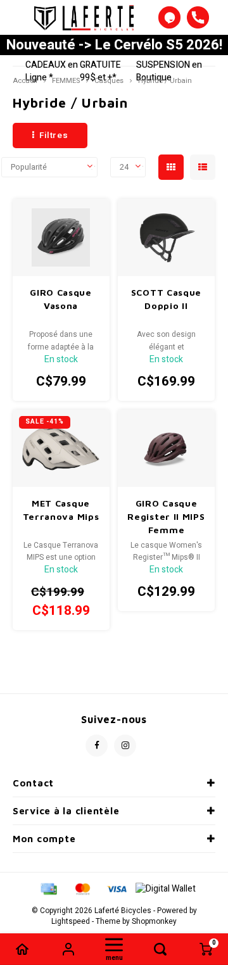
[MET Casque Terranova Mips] (61, 448)
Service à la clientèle (66, 810)
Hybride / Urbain (165, 80)
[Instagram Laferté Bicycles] (125, 746)
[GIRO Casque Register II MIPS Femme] (166, 448)
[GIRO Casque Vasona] (61, 237)
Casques (109, 80)
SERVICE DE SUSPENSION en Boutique (169, 58)
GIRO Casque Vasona (61, 299)
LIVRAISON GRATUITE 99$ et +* (102, 65)
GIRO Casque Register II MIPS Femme (166, 516)
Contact (33, 783)
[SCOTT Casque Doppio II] (166, 237)
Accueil (25, 80)
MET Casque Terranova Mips (61, 510)
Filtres (53, 135)
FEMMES (66, 80)
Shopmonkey (154, 921)
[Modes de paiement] (48, 888)
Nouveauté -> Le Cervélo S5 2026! (114, 45)
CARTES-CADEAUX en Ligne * (51, 65)
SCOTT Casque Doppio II (166, 299)
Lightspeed (70, 921)
